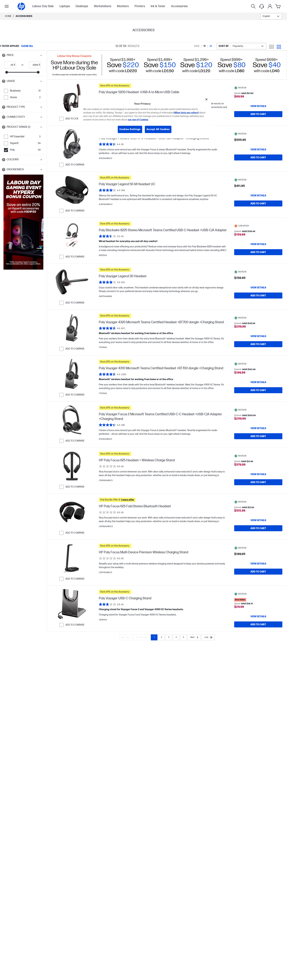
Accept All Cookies (158, 129)
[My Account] (270, 6)
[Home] (21, 6)
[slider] (6, 72)
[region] (144, 116)
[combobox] (271, 16)
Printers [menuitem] (140, 6)
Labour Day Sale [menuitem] (43, 6)
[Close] (206, 99)
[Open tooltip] (3, 55)
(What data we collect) (186, 112)
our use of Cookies (138, 119)
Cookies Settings (130, 129)
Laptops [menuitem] (64, 6)
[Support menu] (261, 6)
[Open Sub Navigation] (6, 6)
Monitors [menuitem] (123, 6)
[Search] (253, 6)
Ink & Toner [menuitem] (158, 6)
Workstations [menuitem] (102, 6)
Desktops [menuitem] (82, 6)
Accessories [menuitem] (179, 6)
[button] (22, 55)
